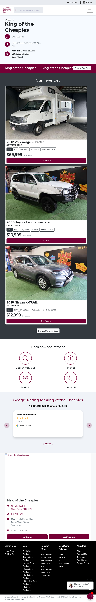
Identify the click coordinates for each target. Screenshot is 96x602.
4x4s (61, 566)
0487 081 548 (18, 36)
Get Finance (46, 160)
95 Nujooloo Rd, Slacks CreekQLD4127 (26, 44)
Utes (61, 554)
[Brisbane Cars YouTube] (88, 2)
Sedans (62, 557)
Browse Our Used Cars (48, 331)
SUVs (61, 560)
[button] (90, 10)
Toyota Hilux (46, 554)
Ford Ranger (46, 557)
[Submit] (17, 10)
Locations (74, 2)
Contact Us (27, 537)
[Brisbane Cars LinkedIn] (91, 2)
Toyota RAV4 (46, 569)
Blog (79, 551)
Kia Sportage (46, 560)
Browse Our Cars (82, 68)
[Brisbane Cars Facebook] (81, 2)
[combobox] (28, 10)
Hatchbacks (64, 563)
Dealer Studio (20, 600)
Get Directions (68, 537)
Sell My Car (10, 554)
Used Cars (9, 551)
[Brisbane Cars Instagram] (84, 2)
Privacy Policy (83, 563)
